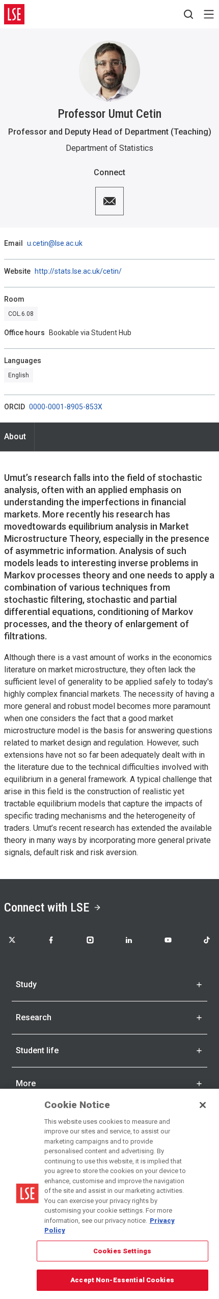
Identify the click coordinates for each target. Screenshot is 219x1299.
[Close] (202, 1105)
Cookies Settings (122, 1251)
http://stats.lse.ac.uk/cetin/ (78, 271)
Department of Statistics (109, 148)
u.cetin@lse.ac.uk (55, 243)
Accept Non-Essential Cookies (122, 1280)
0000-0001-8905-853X (65, 406)
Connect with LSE (46, 907)
